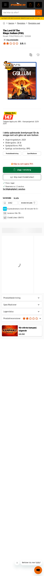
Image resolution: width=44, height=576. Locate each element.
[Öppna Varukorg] (30, 5)
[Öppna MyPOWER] (38, 5)
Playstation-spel (34, 23)
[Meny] (5, 5)
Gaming (11, 23)
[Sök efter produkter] (38, 12)
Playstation (21, 23)
